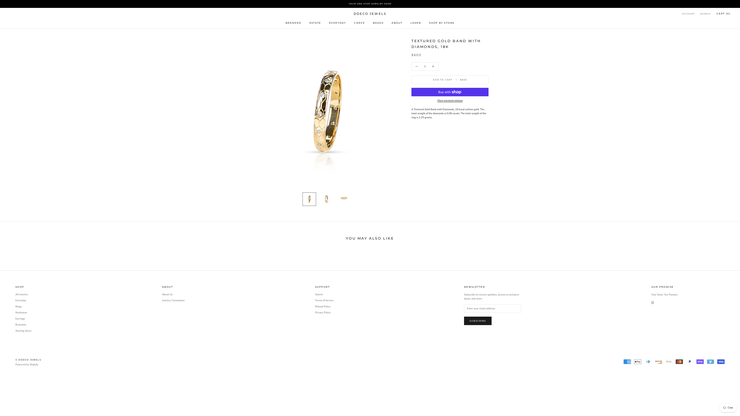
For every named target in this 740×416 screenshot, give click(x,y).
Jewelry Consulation (173, 300)
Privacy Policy (323, 312)
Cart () (723, 13)
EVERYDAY (337, 22)
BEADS (378, 22)
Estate (315, 22)
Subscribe (478, 321)
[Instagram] (652, 303)
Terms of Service (324, 300)
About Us (167, 294)
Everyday (20, 300)
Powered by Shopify (26, 364)
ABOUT (397, 22)
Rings (18, 306)
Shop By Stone (441, 22)
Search (705, 14)
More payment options (450, 100)
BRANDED (293, 22)
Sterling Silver (23, 331)
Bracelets (20, 324)
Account (688, 14)
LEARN (415, 22)
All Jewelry (21, 294)
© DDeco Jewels (28, 359)
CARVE (359, 22)
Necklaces (21, 312)
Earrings (20, 318)
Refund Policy (322, 306)
